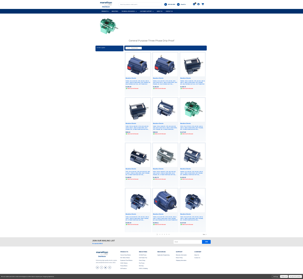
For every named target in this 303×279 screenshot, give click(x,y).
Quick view (138, 61)
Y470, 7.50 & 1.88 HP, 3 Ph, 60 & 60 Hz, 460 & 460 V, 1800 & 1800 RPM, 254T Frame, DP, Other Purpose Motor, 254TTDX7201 (164, 173)
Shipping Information (181, 260)
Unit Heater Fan (143, 257)
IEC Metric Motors (125, 257)
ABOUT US (159, 11)
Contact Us (197, 257)
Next (204, 234)
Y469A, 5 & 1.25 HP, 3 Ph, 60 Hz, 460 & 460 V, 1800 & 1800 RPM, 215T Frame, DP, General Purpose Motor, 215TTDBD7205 (191, 173)
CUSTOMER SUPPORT (146, 11)
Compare (137, 64)
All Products (123, 268)
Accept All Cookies (295, 276)
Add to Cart (138, 67)
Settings (275, 276)
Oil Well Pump (142, 255)
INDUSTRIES (115, 11)
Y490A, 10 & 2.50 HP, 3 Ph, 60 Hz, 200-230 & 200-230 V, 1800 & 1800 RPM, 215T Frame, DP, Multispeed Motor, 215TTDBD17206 (165, 82)
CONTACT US (169, 11)
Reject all (284, 276)
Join (206, 242)
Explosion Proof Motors (126, 260)
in (97, 267)
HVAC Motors (124, 263)
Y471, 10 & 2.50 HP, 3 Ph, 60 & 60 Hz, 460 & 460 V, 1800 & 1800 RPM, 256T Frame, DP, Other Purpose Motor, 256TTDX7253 (138, 173)
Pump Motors (123, 265)
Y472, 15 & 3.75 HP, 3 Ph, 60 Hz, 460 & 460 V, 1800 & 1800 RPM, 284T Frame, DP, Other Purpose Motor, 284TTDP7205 (191, 128)
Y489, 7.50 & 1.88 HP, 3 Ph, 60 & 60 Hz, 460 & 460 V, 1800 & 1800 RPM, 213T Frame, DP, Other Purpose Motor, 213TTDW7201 (137, 128)
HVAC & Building (143, 268)
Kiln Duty (141, 265)
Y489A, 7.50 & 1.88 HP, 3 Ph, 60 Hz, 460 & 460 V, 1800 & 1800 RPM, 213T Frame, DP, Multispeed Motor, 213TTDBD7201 (192, 82)
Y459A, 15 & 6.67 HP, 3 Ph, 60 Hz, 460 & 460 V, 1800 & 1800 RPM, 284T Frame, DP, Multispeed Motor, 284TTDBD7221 (165, 218)
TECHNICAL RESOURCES (128, 11)
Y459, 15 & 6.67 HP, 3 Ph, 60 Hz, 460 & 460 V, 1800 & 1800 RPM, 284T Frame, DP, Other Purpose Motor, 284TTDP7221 (191, 218)
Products (105, 11)
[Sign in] (198, 4)
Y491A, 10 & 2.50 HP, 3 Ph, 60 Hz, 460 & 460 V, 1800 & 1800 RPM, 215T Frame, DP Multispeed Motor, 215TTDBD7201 (138, 82)
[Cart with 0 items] (203, 4)
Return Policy (179, 257)
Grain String (142, 260)
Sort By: (128, 48)
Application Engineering (163, 255)
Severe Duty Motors (125, 255)
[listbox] (136, 48)
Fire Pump (141, 263)
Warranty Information (181, 255)
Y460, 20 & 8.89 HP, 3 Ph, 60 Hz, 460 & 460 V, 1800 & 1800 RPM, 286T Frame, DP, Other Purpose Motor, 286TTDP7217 (137, 218)
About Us (196, 255)
